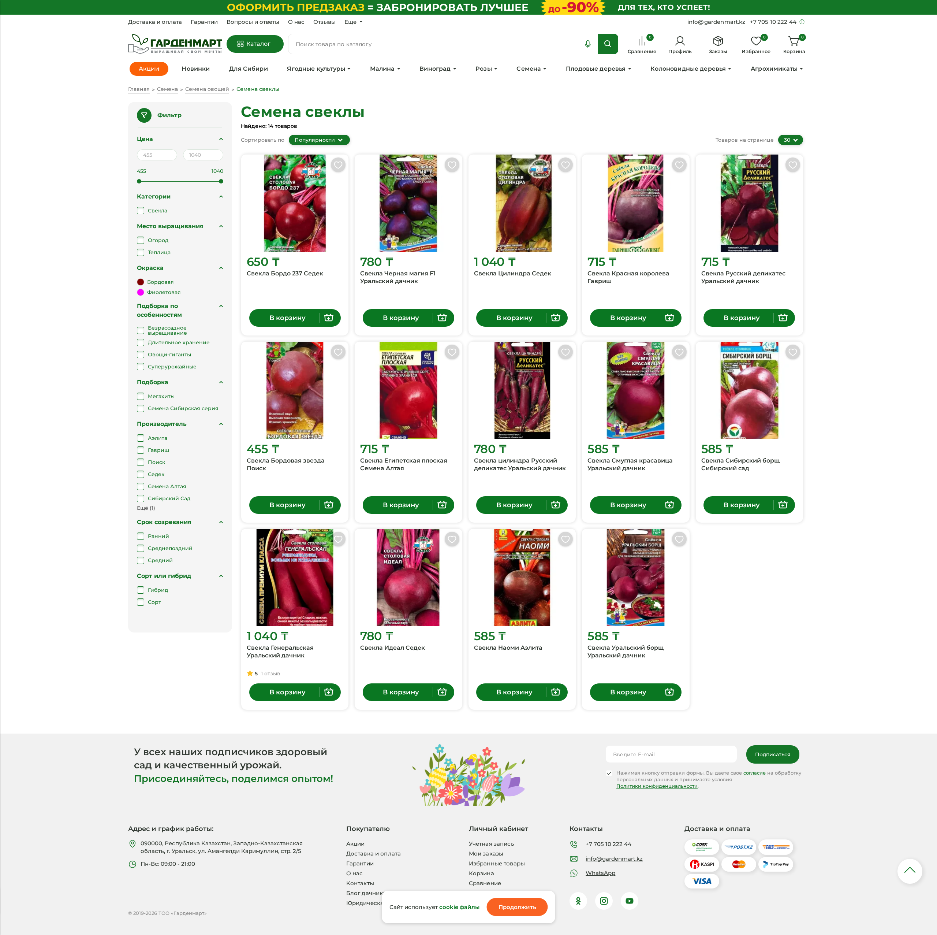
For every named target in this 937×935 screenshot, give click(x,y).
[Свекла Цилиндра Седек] (522, 203)
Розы (483, 68)
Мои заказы (486, 853)
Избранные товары (497, 863)
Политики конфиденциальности (657, 786)
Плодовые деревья (596, 68)
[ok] (578, 901)
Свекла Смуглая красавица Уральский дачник (630, 464)
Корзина (481, 873)
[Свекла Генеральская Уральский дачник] (294, 577)
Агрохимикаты (774, 68)
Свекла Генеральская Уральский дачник (280, 651)
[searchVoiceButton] (588, 44)
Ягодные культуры (316, 68)
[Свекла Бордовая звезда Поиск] (294, 390)
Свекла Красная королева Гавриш (628, 277)
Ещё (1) (146, 508)
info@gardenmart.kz (614, 858)
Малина (382, 68)
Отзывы (324, 22)
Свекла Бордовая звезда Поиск (286, 464)
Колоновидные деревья (688, 68)
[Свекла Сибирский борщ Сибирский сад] (749, 390)
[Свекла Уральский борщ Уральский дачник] (635, 577)
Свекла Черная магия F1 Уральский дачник (398, 277)
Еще (350, 22)
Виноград (435, 68)
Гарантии (204, 22)
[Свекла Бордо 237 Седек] (294, 203)
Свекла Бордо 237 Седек (285, 273)
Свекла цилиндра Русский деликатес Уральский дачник (520, 464)
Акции (355, 843)
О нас (296, 22)
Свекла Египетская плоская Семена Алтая (403, 464)
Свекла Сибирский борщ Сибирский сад (740, 464)
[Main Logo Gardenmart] (175, 44)
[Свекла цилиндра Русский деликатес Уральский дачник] (522, 390)
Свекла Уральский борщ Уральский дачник (625, 651)
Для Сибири (248, 68)
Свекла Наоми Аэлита (508, 647)
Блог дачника (366, 893)
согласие (754, 773)
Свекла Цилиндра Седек (512, 273)
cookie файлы (459, 907)
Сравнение (485, 883)
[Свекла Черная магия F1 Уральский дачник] (408, 203)
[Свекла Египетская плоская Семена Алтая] (408, 390)
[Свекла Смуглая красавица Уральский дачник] (635, 390)
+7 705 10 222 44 (608, 844)
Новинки (196, 68)
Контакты (360, 883)
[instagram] (604, 901)
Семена (528, 68)
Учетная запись (491, 843)
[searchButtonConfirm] (608, 44)
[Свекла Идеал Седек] (408, 577)
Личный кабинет (498, 829)
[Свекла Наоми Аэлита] (522, 577)
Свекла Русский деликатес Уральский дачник (743, 277)
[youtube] (629, 901)
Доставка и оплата (155, 22)
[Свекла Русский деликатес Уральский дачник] (749, 203)
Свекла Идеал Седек (392, 647)
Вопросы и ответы (253, 22)
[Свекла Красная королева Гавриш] (635, 203)
